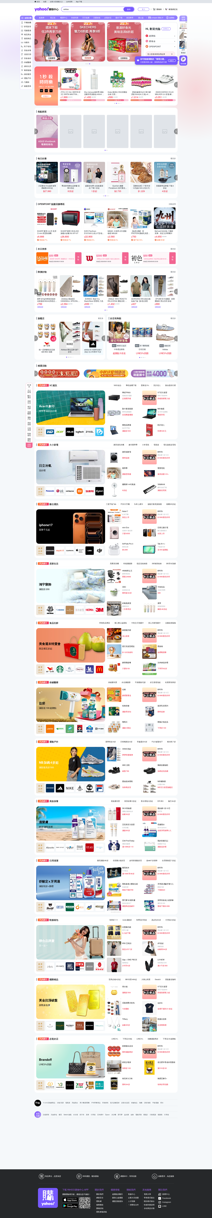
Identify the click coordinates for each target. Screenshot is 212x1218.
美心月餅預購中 (154, 623)
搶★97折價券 (151, 860)
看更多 (183, 53)
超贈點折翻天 (117, 1194)
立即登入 (166, 29)
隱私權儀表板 (101, 1211)
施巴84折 (172, 801)
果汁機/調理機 (84, 1103)
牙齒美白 (75, 1103)
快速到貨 (74, 17)
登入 (143, 9)
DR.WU (160, 801)
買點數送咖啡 (170, 979)
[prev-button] (36, 373)
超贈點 (171, 17)
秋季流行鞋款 (141, 920)
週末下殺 (118, 17)
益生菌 (126, 1114)
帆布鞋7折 (171, 741)
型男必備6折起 (115, 979)
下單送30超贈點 (169, 1038)
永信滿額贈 (126, 682)
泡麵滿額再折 (153, 1038)
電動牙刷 (138, 1114)
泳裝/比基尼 (125, 1103)
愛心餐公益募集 (121, 623)
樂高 (60, 1114)
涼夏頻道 (96, 17)
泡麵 (140, 1103)
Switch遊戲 (67, 1114)
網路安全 (99, 1197)
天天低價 (85, 17)
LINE (164, 1206)
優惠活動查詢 (117, 1201)
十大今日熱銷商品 (49, 1103)
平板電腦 (155, 1103)
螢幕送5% (145, 385)
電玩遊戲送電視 (169, 444)
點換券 (41, 17)
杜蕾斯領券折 (170, 682)
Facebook (166, 1198)
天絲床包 (54, 1114)
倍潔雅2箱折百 (119, 860)
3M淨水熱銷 (171, 563)
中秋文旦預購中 (137, 623)
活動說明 (172, 204)
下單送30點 (127, 1038)
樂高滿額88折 (102, 860)
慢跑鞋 (160, 1114)
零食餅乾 (105, 1103)
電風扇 (156, 444)
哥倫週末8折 (142, 741)
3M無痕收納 (157, 563)
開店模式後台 (149, 1201)
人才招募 (131, 1201)
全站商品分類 (149, 1208)
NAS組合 (117, 385)
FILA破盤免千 (157, 741)
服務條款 (99, 1204)
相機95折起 (171, 504)
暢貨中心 (63, 17)
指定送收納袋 (142, 563)
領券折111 (113, 920)
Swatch (158, 979)
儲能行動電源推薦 (155, 504)
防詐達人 (157, 385)
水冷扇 (75, 1114)
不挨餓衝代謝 (140, 682)
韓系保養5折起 (130, 801)
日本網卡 (100, 1114)
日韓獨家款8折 (126, 741)
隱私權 (99, 1201)
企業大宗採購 (133, 1197)
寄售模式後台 (149, 1197)
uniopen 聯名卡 (157, 17)
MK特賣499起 (131, 979)
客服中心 (131, 1194)
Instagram (166, 1202)
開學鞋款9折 (111, 741)
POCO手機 (125, 504)
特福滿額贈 (127, 563)
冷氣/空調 (60, 1103)
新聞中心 (166, 1194)
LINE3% (115, 1038)
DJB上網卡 (138, 504)
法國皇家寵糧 (170, 623)
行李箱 (93, 1114)
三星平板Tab (111, 504)
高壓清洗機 (114, 563)
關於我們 (99, 1194)
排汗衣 (82, 1114)
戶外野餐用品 (95, 1103)
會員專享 (129, 17)
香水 (161, 1103)
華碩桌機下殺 (131, 385)
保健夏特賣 (112, 682)
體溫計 (145, 1114)
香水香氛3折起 (147, 801)
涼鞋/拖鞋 (147, 1103)
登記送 (52, 17)
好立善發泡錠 (155, 682)
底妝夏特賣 (115, 801)
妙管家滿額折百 (136, 860)
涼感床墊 (46, 1114)
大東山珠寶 (145, 979)
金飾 (132, 1114)
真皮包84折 (156, 920)
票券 (87, 1114)
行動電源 (153, 1114)
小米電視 (145, 444)
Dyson (107, 1114)
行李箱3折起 (171, 920)
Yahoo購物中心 (46, 9)
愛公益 (141, 17)
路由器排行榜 (170, 385)
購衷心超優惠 (117, 1197)
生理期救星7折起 (169, 860)
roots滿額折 (127, 920)
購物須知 (99, 1208)
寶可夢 (120, 1114)
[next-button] (176, 373)
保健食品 (134, 1103)
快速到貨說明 (149, 1204)
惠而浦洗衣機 (119, 444)
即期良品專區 (104, 623)
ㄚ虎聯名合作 (133, 1204)
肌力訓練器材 (114, 1103)
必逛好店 (107, 17)
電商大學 (147, 1194)
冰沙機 (113, 1114)
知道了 (172, 60)
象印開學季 (133, 444)
